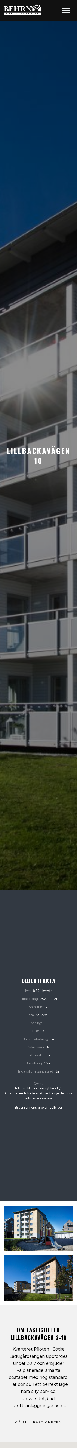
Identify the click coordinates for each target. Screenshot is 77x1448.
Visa (47, 1063)
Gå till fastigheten (38, 1422)
